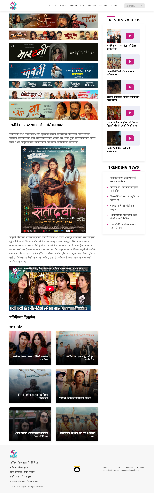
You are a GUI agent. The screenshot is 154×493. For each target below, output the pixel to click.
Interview (77, 5)
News (63, 5)
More (114, 5)
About (105, 467)
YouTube (140, 467)
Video (103, 5)
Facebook (130, 467)
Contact (118, 467)
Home (52, 5)
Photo (92, 5)
